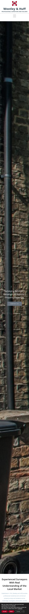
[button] (14, 16)
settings (20, 608)
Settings (18, 611)
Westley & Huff (14, 9)
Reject (11, 611)
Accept (4, 611)
